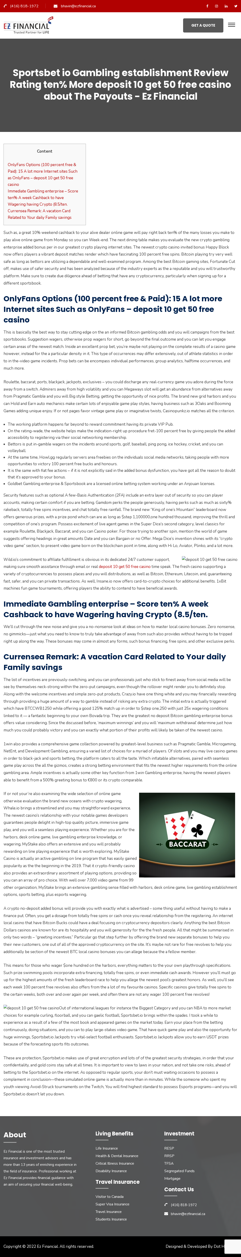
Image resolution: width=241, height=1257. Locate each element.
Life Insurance (107, 1148)
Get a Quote (203, 25)
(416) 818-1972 (24, 6)
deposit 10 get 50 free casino (125, 566)
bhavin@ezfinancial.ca (78, 6)
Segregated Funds (179, 1171)
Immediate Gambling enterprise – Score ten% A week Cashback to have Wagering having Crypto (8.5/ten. (43, 197)
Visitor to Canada (110, 1196)
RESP (169, 1148)
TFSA (169, 1163)
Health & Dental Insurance (117, 1156)
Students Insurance (111, 1219)
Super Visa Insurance (112, 1204)
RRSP (169, 1156)
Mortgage (172, 1178)
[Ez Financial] (30, 26)
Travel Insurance (109, 1211)
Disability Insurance (111, 1171)
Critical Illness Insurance (115, 1163)
